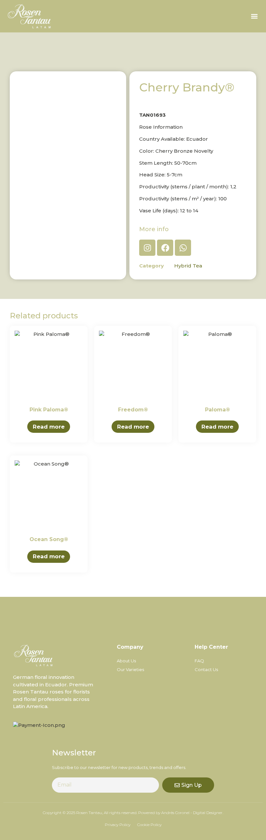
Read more (49, 426)
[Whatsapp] (183, 248)
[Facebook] (165, 248)
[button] (254, 16)
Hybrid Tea (188, 266)
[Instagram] (147, 248)
